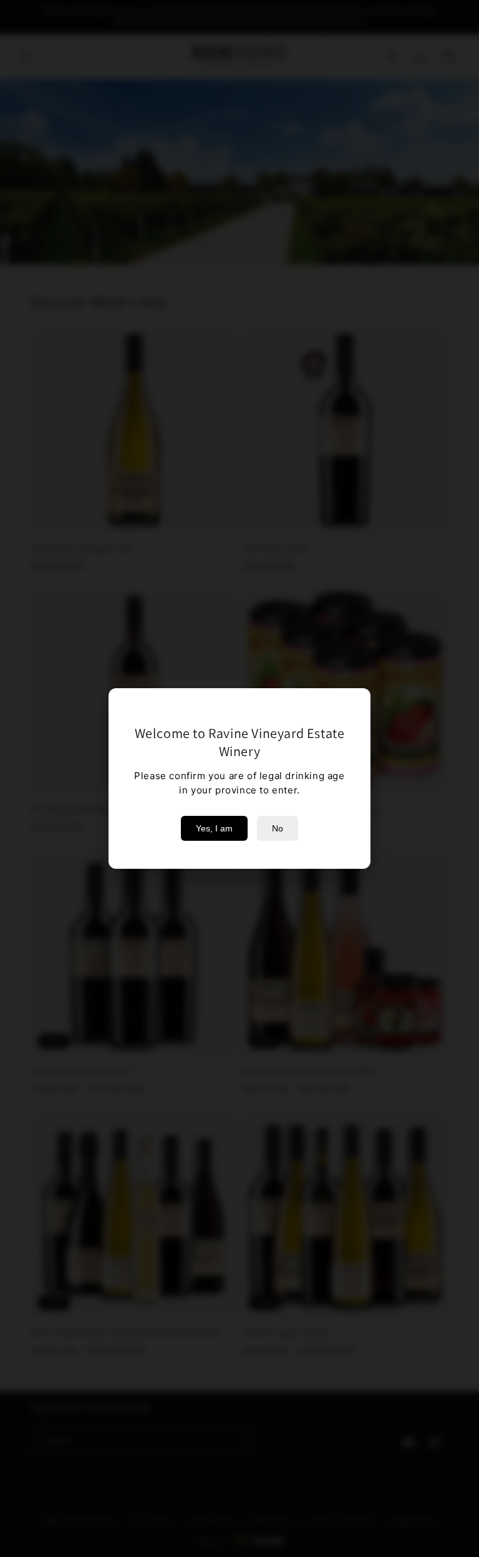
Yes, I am (214, 828)
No (277, 828)
